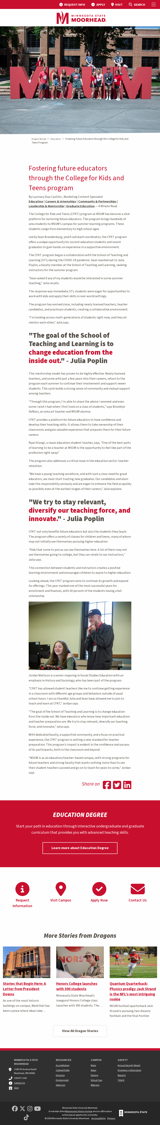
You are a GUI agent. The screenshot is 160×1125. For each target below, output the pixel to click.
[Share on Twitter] (117, 785)
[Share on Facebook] (107, 785)
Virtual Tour (96, 1080)
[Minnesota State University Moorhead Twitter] (22, 1109)
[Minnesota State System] (133, 1113)
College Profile (62, 1070)
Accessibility (98, 1118)
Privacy (111, 1118)
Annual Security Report (129, 1065)
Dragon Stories (39, 139)
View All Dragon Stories (80, 1031)
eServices (60, 1085)
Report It (122, 1075)
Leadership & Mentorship (46, 206)
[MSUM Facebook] (15, 1109)
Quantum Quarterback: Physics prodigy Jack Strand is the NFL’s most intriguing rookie (133, 991)
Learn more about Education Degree (80, 848)
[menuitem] (72, 4)
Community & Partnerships (97, 201)
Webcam (95, 1085)
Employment (62, 1080)
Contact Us (19, 1083)
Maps (93, 1065)
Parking (94, 1075)
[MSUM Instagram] (29, 1109)
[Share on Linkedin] (127, 785)
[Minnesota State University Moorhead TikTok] (26, 1118)
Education (56, 139)
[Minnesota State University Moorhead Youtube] (37, 1109)
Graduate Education (80, 206)
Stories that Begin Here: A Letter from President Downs (24, 989)
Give (16, 1088)
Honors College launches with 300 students (76, 986)
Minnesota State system (78, 1111)
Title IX (121, 1080)
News (93, 1070)
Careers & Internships (60, 201)
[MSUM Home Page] (80, 18)
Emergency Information (129, 1070)
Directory (60, 1075)
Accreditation (62, 1065)
